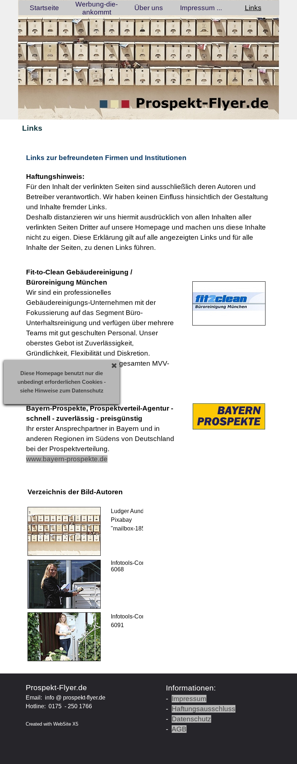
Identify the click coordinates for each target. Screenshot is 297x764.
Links (253, 8)
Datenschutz (191, 719)
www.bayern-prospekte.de (67, 459)
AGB (179, 729)
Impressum (189, 698)
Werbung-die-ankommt (96, 8)
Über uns (148, 8)
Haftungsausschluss (203, 709)
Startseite (44, 8)
